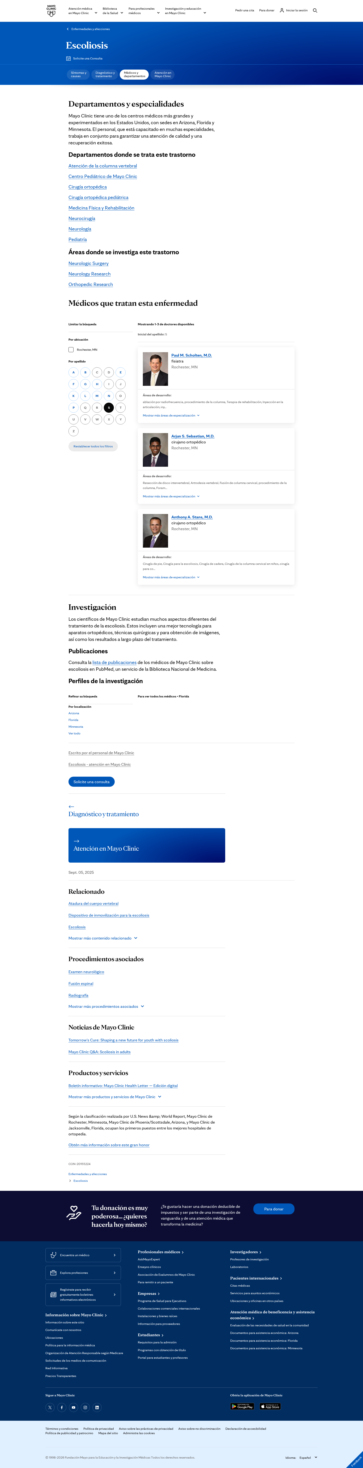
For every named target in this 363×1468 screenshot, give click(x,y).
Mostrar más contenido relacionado (100, 938)
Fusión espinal (80, 983)
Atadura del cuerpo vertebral (93, 903)
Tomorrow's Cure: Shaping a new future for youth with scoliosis (123, 1039)
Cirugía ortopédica (87, 187)
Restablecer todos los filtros (93, 446)
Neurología (79, 229)
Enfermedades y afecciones (90, 29)
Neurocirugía (81, 218)
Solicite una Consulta (88, 58)
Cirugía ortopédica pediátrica (98, 197)
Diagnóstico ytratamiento (105, 74)
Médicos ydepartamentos (134, 74)
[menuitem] (78, 74)
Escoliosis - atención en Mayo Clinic (99, 764)
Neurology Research (89, 274)
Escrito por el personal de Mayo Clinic (101, 752)
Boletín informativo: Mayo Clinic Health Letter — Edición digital (123, 1085)
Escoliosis (87, 45)
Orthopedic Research (90, 284)
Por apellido (77, 361)
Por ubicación (78, 339)
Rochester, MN (87, 350)
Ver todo (74, 733)
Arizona (73, 713)
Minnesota (75, 727)
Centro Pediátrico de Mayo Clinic (102, 176)
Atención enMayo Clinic (163, 74)
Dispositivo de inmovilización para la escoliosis (108, 915)
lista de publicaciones (114, 662)
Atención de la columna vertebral (102, 166)
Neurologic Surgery (88, 263)
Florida (73, 720)
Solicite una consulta (92, 781)
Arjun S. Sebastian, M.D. (192, 436)
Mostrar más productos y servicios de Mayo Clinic (111, 1096)
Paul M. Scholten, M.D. (191, 355)
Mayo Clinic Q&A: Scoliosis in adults (99, 1051)
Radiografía (78, 995)
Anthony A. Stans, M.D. (192, 516)
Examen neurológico (86, 971)
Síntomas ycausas (78, 74)
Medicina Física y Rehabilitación (101, 208)
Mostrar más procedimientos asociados (103, 1006)
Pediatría (77, 239)
